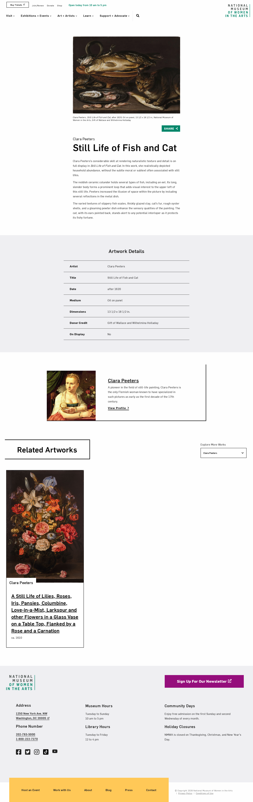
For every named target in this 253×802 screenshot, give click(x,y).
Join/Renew (38, 5)
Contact (151, 790)
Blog (109, 790)
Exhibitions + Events (35, 15)
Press (129, 790)
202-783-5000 (25, 734)
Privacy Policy (185, 793)
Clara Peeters (123, 380)
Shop (59, 5)
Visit (9, 15)
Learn (87, 15)
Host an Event (30, 790)
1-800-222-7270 (27, 739)
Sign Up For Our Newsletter (202, 681)
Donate (50, 5)
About (88, 790)
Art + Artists (66, 15)
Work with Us (62, 790)
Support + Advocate (114, 15)
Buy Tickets (16, 4)
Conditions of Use (204, 793)
